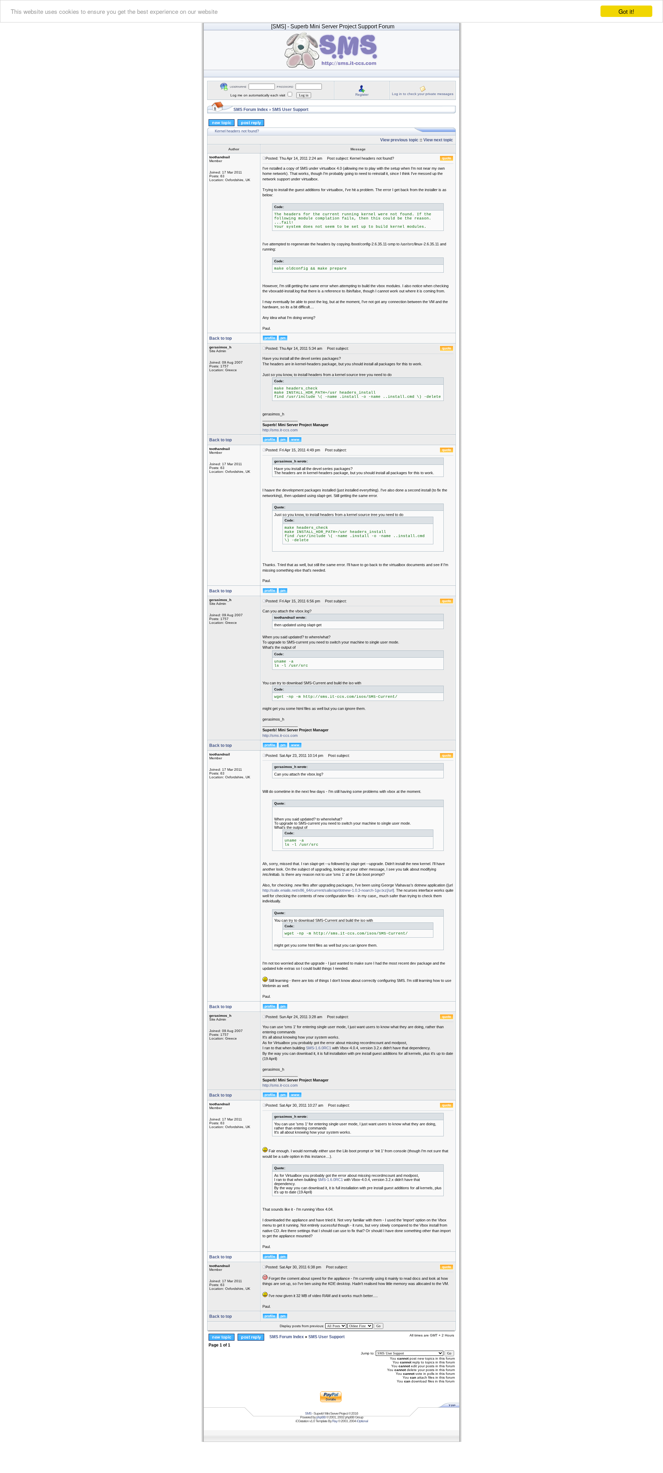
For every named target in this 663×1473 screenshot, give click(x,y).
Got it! (626, 11)
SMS (308, 1413)
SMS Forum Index (250, 109)
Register (361, 94)
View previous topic (399, 140)
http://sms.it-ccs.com (280, 430)
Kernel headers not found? (237, 131)
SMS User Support (290, 109)
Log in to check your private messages (422, 94)
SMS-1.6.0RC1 (318, 1048)
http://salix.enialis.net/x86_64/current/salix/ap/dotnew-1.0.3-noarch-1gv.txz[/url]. (328, 890)
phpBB (321, 1417)
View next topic (438, 140)
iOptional (362, 1421)
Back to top (220, 338)
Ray (334, 1421)
